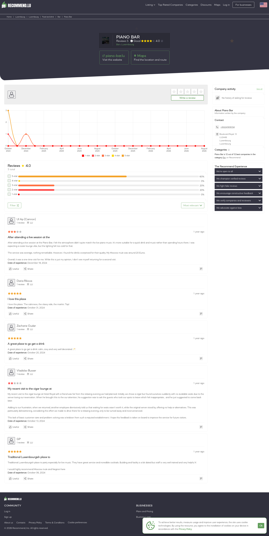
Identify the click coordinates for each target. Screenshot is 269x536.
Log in (226, 5)
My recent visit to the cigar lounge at (30, 388)
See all (259, 89)
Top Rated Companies (170, 5)
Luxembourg (20, 17)
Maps (217, 5)
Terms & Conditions (54, 522)
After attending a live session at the (29, 237)
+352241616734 (228, 127)
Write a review (187, 98)
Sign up (8, 517)
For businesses (243, 5)
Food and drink (48, 17)
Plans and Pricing (144, 511)
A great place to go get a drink (26, 343)
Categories (192, 5)
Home (9, 17)
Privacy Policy (185, 529)
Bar (59, 17)
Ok (261, 525)
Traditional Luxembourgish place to (29, 457)
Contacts (20, 522)
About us (8, 522)
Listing (149, 5)
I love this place (17, 298)
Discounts (206, 5)
